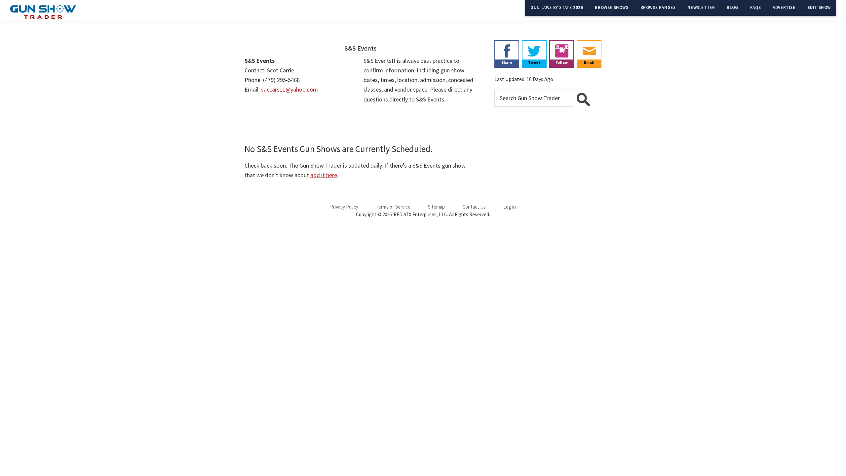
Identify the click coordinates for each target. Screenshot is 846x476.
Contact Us (474, 207)
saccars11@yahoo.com (289, 89)
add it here (323, 175)
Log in (509, 207)
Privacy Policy (344, 207)
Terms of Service (393, 207)
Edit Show (819, 7)
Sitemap (436, 207)
